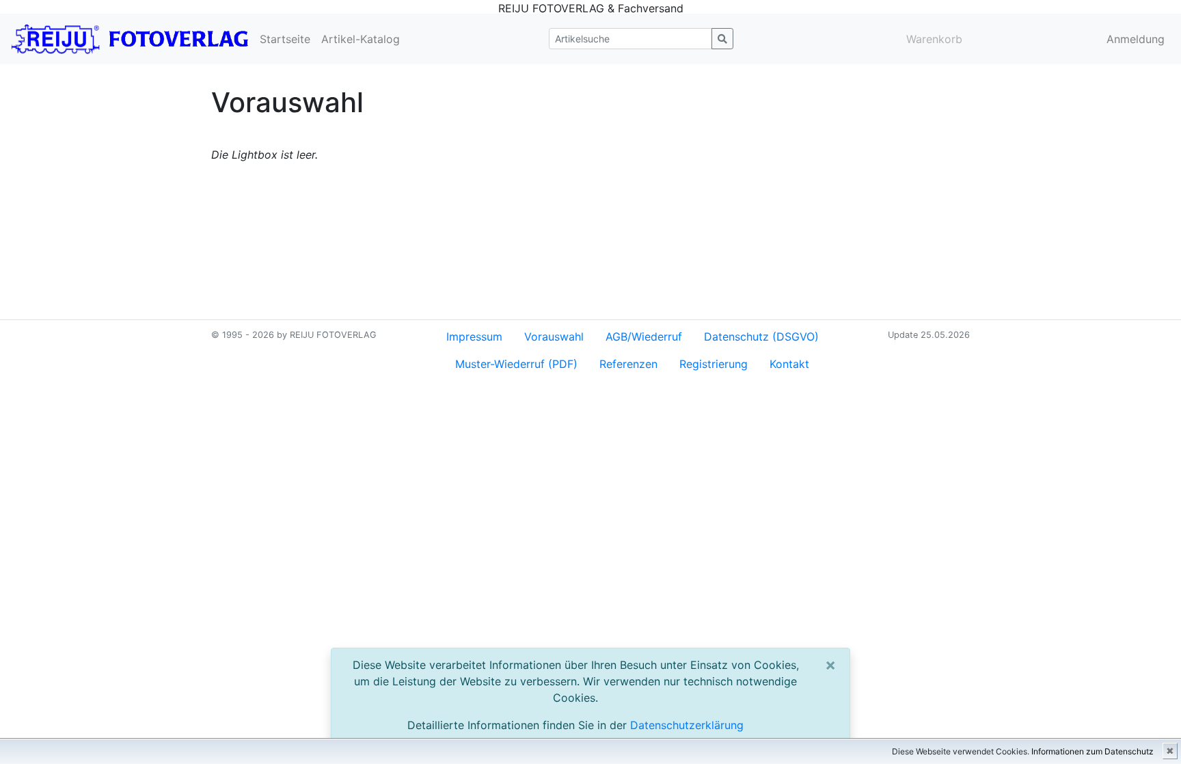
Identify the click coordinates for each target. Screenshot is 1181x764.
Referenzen (628, 364)
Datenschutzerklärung (687, 725)
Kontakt (789, 364)
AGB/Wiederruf (644, 336)
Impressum (474, 336)
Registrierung (713, 364)
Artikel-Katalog (360, 39)
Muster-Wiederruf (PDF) (516, 364)
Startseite (285, 39)
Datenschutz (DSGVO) (761, 336)
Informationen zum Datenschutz (1092, 751)
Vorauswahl (554, 336)
